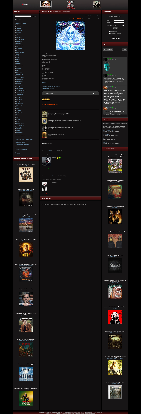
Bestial (105, 138)
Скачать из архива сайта (48, 86)
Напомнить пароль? (115, 33)
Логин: (108, 20)
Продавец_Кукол (108, 130)
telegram (44, 82)
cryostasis (50, 175)
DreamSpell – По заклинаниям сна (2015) (58, 113)
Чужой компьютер (111, 25)
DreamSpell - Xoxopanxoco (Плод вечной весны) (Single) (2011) (64, 120)
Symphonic (90, 15)
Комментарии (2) (47, 143)
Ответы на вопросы (20, 141)
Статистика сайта (20, 142)
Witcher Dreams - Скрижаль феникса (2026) (26, 264)
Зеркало (58, 86)
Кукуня (105, 142)
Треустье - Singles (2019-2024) (115, 255)
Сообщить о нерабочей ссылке (50, 104)
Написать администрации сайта (24, 139)
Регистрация (113, 31)
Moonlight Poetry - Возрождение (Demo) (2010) (115, 357)
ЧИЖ (49, 150)
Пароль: (108, 22)
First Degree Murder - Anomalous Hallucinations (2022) (115, 181)
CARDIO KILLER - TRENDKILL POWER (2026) (25, 388)
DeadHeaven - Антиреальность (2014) (115, 331)
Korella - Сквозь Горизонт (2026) (26, 189)
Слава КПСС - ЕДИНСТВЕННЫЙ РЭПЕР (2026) (26, 314)
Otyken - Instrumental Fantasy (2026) (26, 364)
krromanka (106, 134)
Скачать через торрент (48, 88)
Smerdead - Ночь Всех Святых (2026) (25, 339)
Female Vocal (96, 15)
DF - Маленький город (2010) (56, 134)
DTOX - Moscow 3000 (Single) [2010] (115, 382)
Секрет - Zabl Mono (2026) (26, 289)
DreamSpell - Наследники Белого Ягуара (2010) (60, 127)
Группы (18, 153)
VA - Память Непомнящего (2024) (115, 306)
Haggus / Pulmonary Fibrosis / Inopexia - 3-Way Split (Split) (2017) (115, 281)
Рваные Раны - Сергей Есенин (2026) (26, 239)
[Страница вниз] (39, 13)
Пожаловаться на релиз (48, 106)
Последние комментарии (22, 144)
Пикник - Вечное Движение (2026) (26, 164)
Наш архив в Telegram (21, 149)
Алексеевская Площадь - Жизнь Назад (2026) (26, 214)
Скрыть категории (20, 136)
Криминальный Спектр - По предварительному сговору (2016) (115, 155)
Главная (18, 19)
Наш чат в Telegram (20, 148)
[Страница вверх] (39, 11)
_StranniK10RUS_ (77, 18)
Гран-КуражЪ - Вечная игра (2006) (115, 206)
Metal (86, 15)
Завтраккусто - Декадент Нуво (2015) (115, 231)
